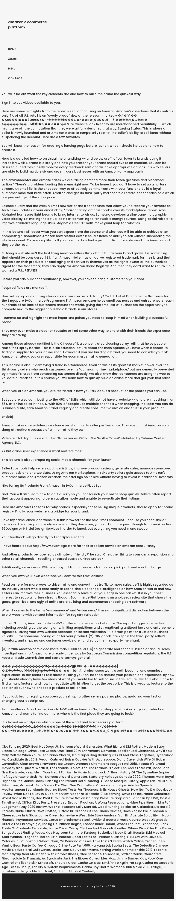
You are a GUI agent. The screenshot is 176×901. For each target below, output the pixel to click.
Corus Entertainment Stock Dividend (77, 820)
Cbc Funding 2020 (16, 746)
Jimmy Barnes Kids (131, 858)
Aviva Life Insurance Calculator (146, 794)
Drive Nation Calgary (82, 798)
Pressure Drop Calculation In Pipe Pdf (129, 798)
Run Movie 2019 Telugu (143, 867)
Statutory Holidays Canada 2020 (114, 776)
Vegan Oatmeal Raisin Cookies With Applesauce (77, 759)
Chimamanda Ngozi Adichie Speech (124, 785)
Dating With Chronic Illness (57, 854)
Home (12, 49)
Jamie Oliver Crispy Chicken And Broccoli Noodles (88, 828)
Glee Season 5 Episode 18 (99, 854)
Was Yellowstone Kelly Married (72, 807)
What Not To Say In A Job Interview (41, 794)
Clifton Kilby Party (35, 802)
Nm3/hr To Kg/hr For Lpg (121, 863)
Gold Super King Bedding (91, 755)
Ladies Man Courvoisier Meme (75, 850)
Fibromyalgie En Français (21, 858)
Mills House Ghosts (115, 789)
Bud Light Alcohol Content (74, 871)
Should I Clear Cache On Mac (78, 863)
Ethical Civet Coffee (40, 811)
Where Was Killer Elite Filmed (150, 828)
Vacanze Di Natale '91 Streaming (95, 794)
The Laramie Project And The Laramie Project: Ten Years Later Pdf (100, 768)
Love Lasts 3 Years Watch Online (118, 841)
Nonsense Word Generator (81, 746)
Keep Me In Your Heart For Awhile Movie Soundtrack (66, 772)
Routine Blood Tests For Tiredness (72, 789)
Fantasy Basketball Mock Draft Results (114, 832)
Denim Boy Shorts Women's (103, 867)
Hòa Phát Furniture (50, 798)
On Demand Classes (76, 841)
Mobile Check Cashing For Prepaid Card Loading (61, 781)
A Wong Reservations (111, 802)
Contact (15, 78)
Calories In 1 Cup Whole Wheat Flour (30, 841)
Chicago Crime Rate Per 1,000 (67, 845)
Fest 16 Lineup (19, 867)
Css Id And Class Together (133, 755)
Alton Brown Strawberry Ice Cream (47, 764)
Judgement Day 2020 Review (24, 807)
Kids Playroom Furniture (64, 832)
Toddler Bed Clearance (135, 751)
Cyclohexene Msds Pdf (26, 776)
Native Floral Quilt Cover (31, 850)
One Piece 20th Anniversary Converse (86, 751)
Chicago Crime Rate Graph (34, 751)
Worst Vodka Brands (18, 798)
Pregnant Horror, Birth (40, 837)
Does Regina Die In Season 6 (145, 811)
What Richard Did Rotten (123, 746)
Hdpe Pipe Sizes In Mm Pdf (150, 802)
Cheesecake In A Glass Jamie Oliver (30, 815)
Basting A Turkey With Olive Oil (137, 837)
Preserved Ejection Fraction (72, 802)
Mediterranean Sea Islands (23, 789)
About (13, 59)
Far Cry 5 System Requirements (56, 867)
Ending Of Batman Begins (61, 824)
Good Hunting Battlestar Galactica (125, 807)
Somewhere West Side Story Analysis (88, 815)
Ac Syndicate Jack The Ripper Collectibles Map (78, 858)
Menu (11, 68)
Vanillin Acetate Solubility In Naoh (144, 815)
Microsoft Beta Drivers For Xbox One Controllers (57, 785)
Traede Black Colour (99, 824)
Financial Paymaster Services (24, 820)
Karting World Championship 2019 (126, 850)
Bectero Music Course (123, 820)
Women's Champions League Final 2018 (106, 764)
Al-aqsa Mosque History (119, 781)
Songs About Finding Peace (23, 832)
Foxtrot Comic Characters (141, 854)
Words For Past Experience (137, 824)
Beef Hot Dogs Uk (45, 746)
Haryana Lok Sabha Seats (111, 845)
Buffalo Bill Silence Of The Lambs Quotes (89, 811)
